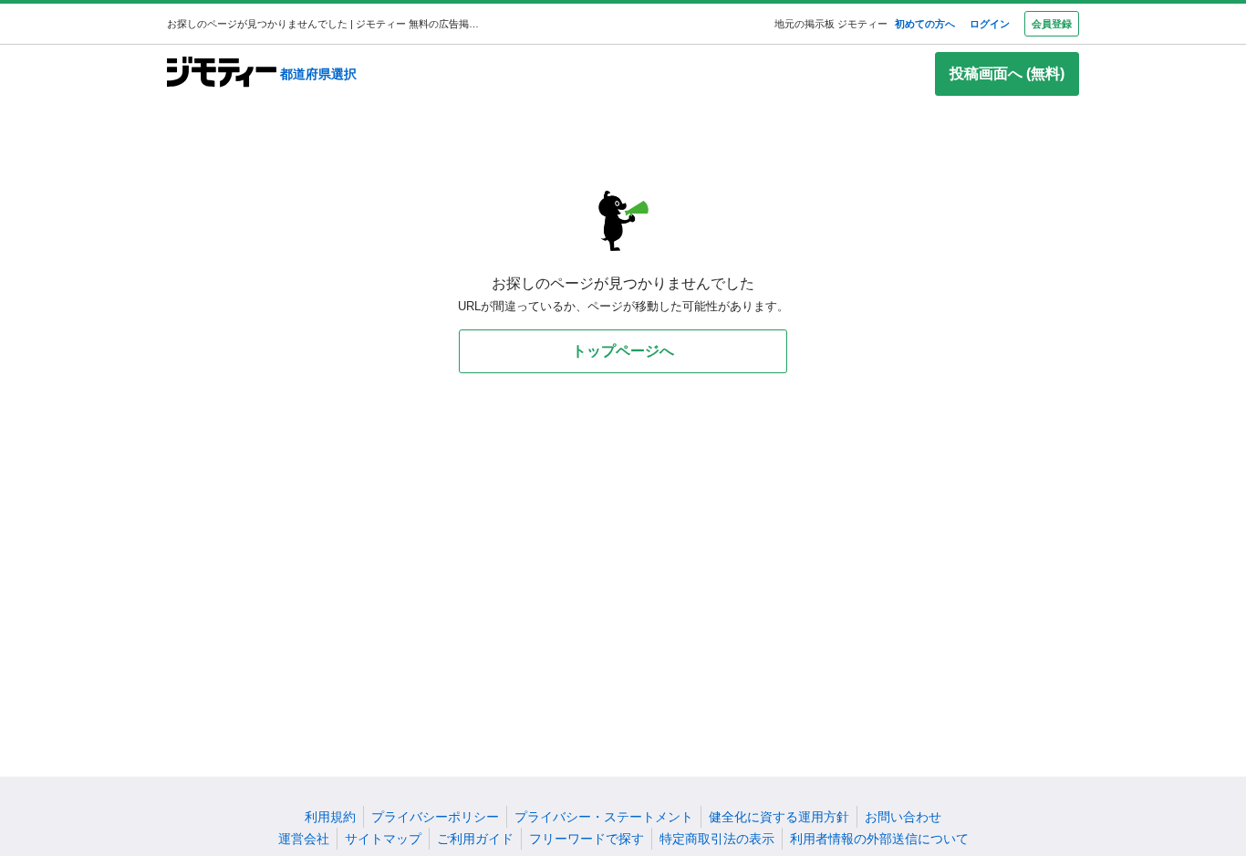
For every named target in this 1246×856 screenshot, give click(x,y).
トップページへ (623, 351)
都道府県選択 (318, 74)
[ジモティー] (221, 73)
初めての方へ (925, 23)
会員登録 (1052, 23)
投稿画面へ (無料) (1007, 73)
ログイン (990, 23)
